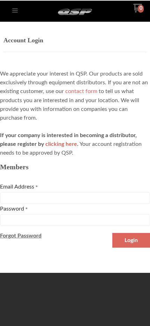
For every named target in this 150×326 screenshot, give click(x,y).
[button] (15, 11)
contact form (81, 91)
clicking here (61, 144)
